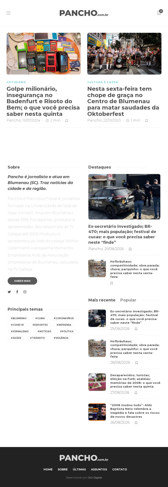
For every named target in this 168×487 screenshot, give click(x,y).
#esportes (40, 325)
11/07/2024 (31, 120)
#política (67, 331)
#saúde (16, 338)
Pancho (14, 120)
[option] (124, 229)
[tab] (102, 300)
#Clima (40, 318)
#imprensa (63, 325)
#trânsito (37, 338)
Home (48, 469)
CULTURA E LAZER (102, 82)
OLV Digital (95, 477)
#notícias (44, 331)
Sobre (63, 469)
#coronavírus (64, 318)
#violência (61, 338)
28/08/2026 (120, 362)
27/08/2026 (119, 392)
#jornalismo (20, 331)
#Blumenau (18, 318)
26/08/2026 (120, 422)
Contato (119, 469)
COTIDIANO (16, 82)
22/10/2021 (112, 120)
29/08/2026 (114, 249)
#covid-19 (17, 325)
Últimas (79, 469)
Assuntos (99, 469)
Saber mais (22, 280)
